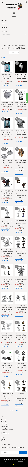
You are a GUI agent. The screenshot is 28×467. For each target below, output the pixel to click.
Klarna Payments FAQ (6, 428)
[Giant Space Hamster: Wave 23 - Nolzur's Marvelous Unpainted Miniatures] (21, 153)
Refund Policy (4, 423)
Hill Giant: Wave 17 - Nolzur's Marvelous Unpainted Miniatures (21, 132)
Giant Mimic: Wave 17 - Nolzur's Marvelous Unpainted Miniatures (7, 76)
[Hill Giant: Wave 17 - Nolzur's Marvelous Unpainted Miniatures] (21, 123)
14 (14, 410)
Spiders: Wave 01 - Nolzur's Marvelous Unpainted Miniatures (7, 162)
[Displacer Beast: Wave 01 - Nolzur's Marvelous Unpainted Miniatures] (7, 242)
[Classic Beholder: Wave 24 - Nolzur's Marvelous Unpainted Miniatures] (7, 95)
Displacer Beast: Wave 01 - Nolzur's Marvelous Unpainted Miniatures (7, 251)
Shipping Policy (4, 424)
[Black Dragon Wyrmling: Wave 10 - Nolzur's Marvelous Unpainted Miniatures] (7, 356)
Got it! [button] (14, 464)
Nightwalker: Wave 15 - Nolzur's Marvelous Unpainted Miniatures (7, 221)
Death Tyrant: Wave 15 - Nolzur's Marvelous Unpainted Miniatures (21, 104)
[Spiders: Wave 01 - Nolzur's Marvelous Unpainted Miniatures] (7, 153)
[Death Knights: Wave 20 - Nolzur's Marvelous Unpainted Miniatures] (21, 298)
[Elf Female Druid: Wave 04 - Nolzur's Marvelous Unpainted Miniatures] (7, 386)
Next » (16, 410)
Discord (2, 437)
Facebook (3, 436)
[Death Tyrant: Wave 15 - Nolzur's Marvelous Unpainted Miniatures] (21, 95)
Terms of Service (5, 426)
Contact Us (3, 419)
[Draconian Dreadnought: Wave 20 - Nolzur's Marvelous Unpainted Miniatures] (7, 183)
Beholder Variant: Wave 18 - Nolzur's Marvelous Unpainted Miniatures (21, 279)
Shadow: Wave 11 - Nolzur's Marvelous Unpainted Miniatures (21, 365)
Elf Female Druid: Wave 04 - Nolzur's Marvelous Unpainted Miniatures (7, 395)
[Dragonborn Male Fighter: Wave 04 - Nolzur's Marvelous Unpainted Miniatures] (21, 386)
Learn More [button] (20, 461)
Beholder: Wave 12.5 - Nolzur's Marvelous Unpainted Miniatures (21, 76)
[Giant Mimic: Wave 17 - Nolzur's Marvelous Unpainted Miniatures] (7, 67)
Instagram (3, 439)
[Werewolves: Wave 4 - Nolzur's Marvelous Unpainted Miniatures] (21, 242)
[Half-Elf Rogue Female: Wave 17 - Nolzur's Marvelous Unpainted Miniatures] (7, 298)
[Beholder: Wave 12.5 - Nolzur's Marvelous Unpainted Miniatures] (21, 67)
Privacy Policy (4, 421)
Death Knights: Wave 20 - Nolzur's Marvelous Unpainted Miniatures (21, 307)
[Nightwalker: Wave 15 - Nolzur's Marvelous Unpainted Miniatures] (7, 212)
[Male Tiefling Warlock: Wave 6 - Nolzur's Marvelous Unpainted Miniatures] (21, 212)
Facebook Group (4, 440)
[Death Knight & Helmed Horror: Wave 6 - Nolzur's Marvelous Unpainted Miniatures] (21, 183)
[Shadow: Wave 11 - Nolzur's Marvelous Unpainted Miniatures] (21, 356)
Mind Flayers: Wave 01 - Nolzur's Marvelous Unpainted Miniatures (7, 279)
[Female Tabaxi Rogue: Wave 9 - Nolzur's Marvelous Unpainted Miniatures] (7, 123)
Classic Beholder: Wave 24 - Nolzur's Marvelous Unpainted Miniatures (7, 104)
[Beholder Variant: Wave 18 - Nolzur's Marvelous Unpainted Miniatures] (21, 270)
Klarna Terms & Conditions (7, 429)
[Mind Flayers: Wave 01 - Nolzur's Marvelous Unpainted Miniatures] (7, 270)
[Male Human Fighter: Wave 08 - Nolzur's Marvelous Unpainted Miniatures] (21, 326)
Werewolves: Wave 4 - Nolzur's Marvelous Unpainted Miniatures (21, 251)
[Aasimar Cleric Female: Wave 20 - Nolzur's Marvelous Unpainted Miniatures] (7, 326)
